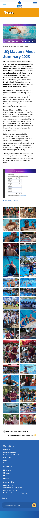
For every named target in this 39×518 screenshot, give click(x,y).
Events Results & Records (11, 455)
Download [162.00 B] (11, 201)
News (5, 463)
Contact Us (6, 449)
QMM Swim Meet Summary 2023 (17, 431)
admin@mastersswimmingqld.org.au (18, 493)
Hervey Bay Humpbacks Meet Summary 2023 (20, 435)
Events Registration (9, 452)
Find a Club (7, 457)
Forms (5, 460)
